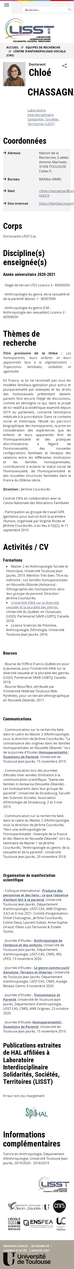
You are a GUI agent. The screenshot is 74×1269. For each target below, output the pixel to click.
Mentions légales (15, 1246)
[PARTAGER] (64, 66)
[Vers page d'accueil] (29, 30)
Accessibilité (40, 1246)
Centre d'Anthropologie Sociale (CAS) (36, 53)
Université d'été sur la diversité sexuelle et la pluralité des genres (32, 604)
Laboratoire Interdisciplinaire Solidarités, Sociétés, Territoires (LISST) (43, 117)
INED (55, 525)
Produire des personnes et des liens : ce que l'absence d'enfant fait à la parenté (35, 895)
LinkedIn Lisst (40, 1250)
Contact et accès (15, 1250)
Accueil (12, 47)
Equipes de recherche (43, 47)
